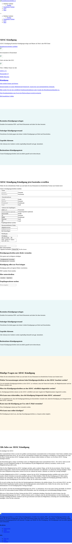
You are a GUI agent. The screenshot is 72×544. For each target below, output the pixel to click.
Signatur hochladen (5, 249)
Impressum (7, 531)
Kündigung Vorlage (9, 7)
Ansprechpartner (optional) (25, 211)
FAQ (5, 8)
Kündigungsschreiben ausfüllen (8, 46)
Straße (20, 199)
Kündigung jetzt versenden (7, 259)
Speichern (9, 278)
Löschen (3, 278)
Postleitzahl (21, 203)
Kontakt (6, 542)
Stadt (19, 205)
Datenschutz (7, 528)
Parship (9, 5)
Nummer (20, 201)
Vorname (20, 192)
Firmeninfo (21, 210)
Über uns (6, 538)
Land (19, 221)
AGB (5, 530)
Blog (5, 10)
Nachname (21, 194)
